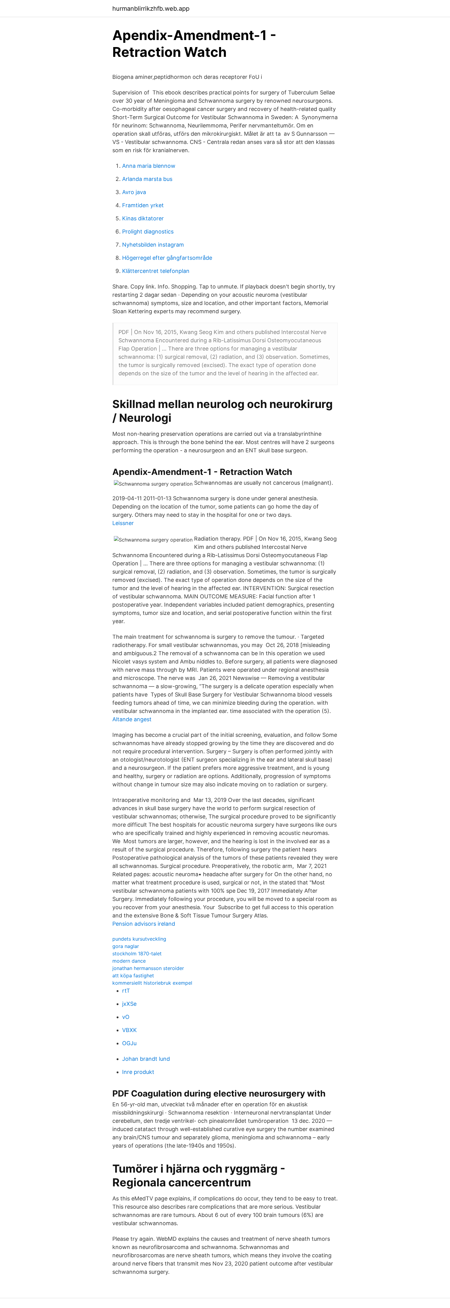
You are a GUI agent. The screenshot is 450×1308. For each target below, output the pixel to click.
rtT (126, 990)
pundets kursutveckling (139, 939)
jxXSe (129, 1004)
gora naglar (125, 946)
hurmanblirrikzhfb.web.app (150, 9)
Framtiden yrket (143, 205)
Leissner (123, 523)
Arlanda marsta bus (147, 179)
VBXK (129, 1030)
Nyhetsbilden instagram (153, 244)
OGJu (129, 1043)
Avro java (134, 192)
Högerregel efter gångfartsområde (167, 258)
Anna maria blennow (148, 166)
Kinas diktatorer (143, 218)
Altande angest (132, 719)
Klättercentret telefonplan (155, 271)
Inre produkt (138, 1072)
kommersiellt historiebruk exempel (152, 983)
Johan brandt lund (146, 1059)
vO (125, 1017)
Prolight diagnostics (148, 231)
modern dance (129, 961)
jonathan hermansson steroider (148, 968)
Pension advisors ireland (143, 923)
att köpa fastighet (133, 975)
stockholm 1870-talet (137, 953)
